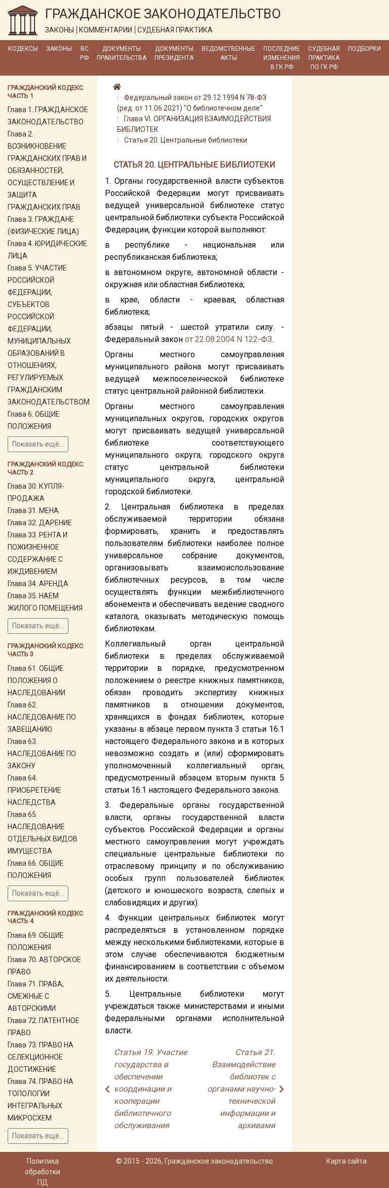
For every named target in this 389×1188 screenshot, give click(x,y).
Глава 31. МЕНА (33, 510)
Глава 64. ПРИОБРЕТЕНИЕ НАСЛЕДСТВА (34, 790)
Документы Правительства (121, 53)
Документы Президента (173, 53)
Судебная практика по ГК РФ (324, 58)
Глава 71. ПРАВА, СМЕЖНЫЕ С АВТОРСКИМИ (36, 996)
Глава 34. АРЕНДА (38, 584)
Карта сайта (346, 1161)
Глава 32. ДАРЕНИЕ (40, 523)
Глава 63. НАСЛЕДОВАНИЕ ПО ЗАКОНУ (42, 753)
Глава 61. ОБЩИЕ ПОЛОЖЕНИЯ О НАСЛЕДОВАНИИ (36, 680)
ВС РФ (84, 53)
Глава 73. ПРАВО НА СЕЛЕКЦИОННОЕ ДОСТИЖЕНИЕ (40, 1057)
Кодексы (23, 48)
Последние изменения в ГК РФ (281, 58)
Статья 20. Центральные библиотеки (185, 140)
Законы (59, 48)
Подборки (364, 48)
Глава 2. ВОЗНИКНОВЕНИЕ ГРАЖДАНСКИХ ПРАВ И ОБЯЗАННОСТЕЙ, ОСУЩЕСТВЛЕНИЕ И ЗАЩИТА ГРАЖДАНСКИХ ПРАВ (47, 170)
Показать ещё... (38, 444)
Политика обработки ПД (42, 1171)
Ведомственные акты (228, 53)
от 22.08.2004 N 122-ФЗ (228, 339)
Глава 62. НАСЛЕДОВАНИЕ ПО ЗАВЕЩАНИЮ (42, 717)
